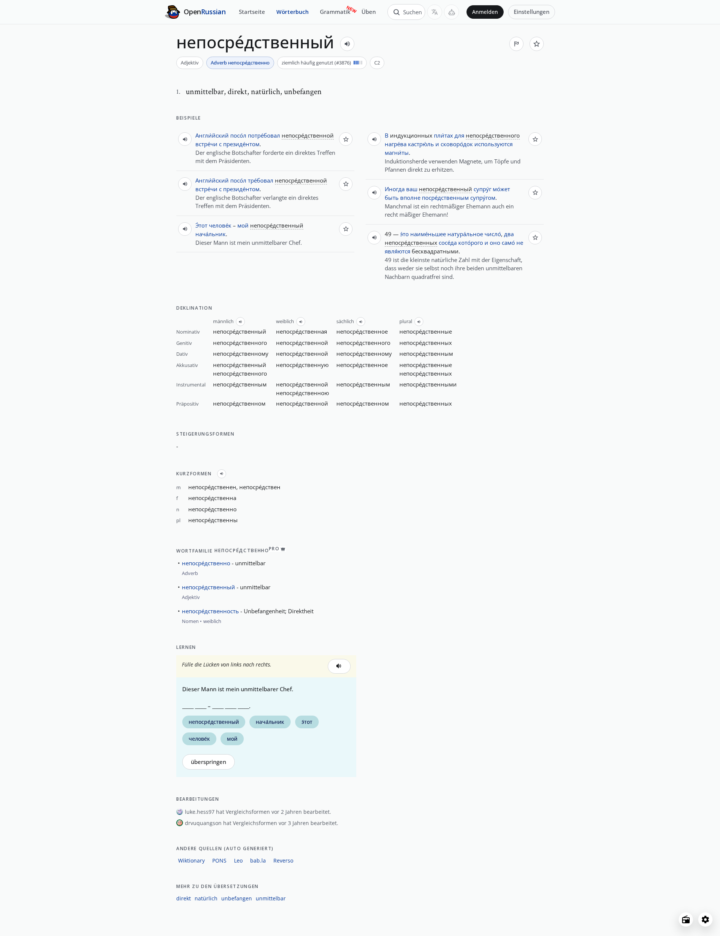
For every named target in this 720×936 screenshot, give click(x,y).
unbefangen (236, 898)
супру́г (482, 189)
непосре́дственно (206, 563)
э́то (404, 234)
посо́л (238, 135)
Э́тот (201, 225)
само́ (508, 242)
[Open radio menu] (686, 919)
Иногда (395, 189)
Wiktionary (191, 860)
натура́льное (465, 234)
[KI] (451, 11)
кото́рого (470, 242)
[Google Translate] (434, 11)
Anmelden (485, 12)
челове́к (220, 225)
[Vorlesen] (347, 44)
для (459, 135)
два (509, 234)
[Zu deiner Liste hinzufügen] (537, 44)
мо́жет (501, 189)
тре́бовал (260, 180)
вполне (410, 197)
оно (495, 242)
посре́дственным (445, 197)
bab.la (258, 860)
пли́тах (443, 135)
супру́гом (482, 197)
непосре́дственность (210, 611)
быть (392, 197)
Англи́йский (212, 135)
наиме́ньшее (428, 234)
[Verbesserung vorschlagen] (516, 44)
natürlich (206, 898)
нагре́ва (395, 144)
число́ (492, 234)
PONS (219, 860)
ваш (411, 189)
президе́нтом (241, 144)
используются (493, 144)
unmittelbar (271, 898)
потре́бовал (264, 135)
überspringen (208, 761)
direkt (183, 898)
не (519, 242)
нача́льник (210, 234)
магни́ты (397, 152)
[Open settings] (705, 919)
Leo (238, 860)
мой (243, 225)
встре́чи (206, 144)
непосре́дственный (208, 587)
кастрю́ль (421, 144)
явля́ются (397, 251)
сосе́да (448, 242)
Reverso (283, 860)
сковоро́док (457, 144)
